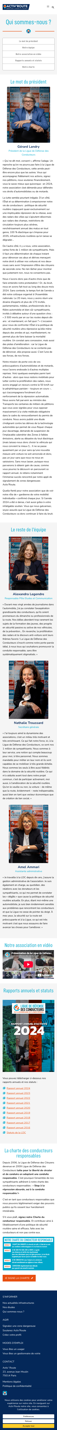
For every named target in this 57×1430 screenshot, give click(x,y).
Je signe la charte (17, 1278)
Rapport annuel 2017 (18, 1122)
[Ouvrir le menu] (48, 6)
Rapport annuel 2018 (18, 1117)
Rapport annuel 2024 (18, 1088)
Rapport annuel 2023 (18, 1093)
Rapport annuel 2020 (18, 1108)
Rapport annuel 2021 (18, 1103)
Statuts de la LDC (16, 1132)
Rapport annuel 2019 (18, 1112)
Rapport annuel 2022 (18, 1098)
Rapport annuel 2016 (18, 1127)
